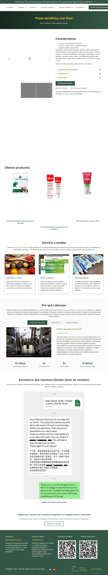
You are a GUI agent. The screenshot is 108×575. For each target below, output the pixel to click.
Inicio (41, 23)
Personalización (62, 73)
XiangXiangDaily (96, 569)
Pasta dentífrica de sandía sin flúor (87, 221)
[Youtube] (54, 569)
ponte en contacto (68, 94)
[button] (79, 70)
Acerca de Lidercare (47, 7)
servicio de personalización (21, 247)
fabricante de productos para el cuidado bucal (71, 310)
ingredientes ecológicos (75, 337)
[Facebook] (50, 569)
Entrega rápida (62, 77)
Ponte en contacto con (66, 7)
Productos (10, 7)
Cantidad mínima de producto (67, 70)
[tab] (37, 322)
